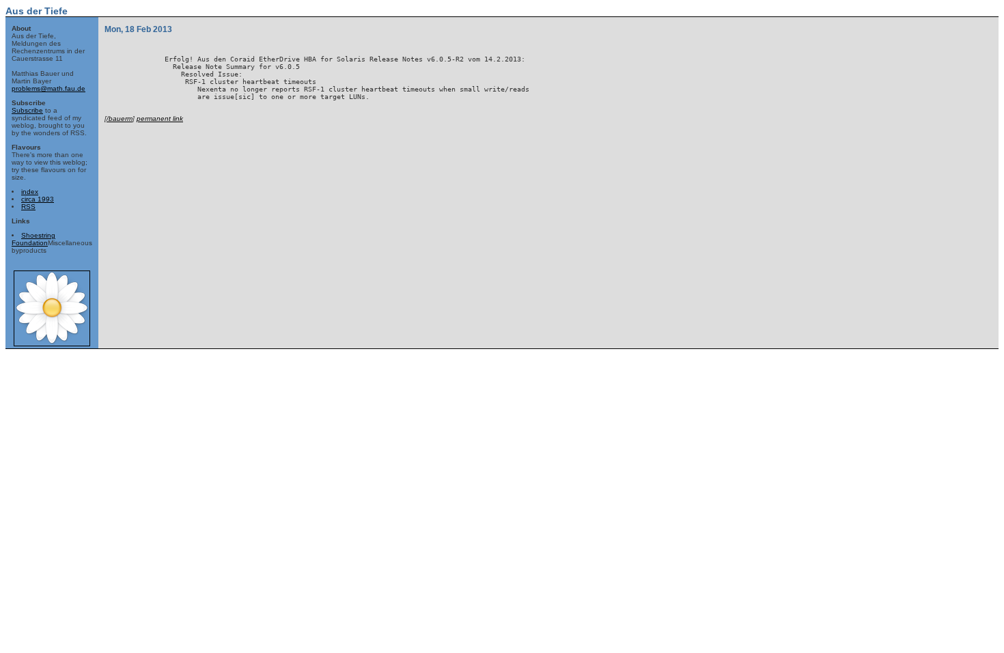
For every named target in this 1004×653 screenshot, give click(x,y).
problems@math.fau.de (48, 88)
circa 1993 (37, 199)
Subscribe (27, 110)
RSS (28, 206)
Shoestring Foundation (33, 239)
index (29, 191)
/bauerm (120, 118)
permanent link (160, 118)
